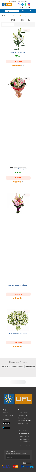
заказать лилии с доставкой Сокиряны (12, 366)
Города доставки (23, 413)
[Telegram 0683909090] (22, 5)
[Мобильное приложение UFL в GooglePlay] (6, 427)
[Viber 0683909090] (19, 5)
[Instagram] (29, 5)
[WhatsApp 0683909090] (26, 5)
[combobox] (7, 24)
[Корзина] (23, 11)
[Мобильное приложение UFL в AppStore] (6, 423)
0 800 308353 (23, 444)
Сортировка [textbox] (6, 24)
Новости (5, 413)
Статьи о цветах (8, 415)
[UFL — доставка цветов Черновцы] (7, 4)
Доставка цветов (23, 418)
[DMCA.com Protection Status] (26, 463)
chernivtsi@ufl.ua (24, 431)
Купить (19, 61)
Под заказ (18, 294)
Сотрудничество (23, 415)
